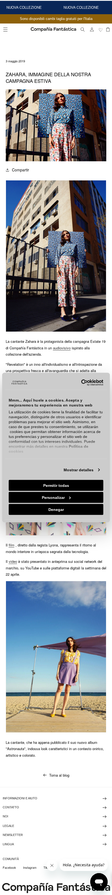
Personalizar (53, 497)
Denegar (56, 509)
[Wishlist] (101, 29)
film (11, 545)
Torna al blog (59, 775)
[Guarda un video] (56, 331)
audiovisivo (62, 347)
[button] (5, 29)
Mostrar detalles (79, 469)
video (13, 561)
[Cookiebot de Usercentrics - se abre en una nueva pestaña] (80, 382)
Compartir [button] (20, 169)
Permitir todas (56, 485)
